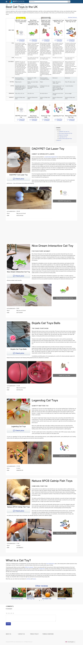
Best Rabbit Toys (46, 598)
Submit (8, 623)
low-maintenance (50, 563)
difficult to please (29, 567)
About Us (8, 634)
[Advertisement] (17, 134)
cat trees (28, 579)
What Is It (59, 140)
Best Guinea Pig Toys (17, 598)
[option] (18, 594)
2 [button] (41, 600)
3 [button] (43, 600)
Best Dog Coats (62, 598)
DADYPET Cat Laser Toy (64, 131)
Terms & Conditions (47, 634)
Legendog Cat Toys (63, 136)
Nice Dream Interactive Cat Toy (65, 133)
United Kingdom (70, 641)
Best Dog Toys (30, 598)
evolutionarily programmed (50, 156)
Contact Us (21, 634)
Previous (10, 593)
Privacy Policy (34, 634)
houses (34, 579)
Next (73, 593)
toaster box (42, 568)
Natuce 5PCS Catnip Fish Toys (65, 138)
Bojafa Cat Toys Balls (63, 135)
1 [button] (39, 600)
